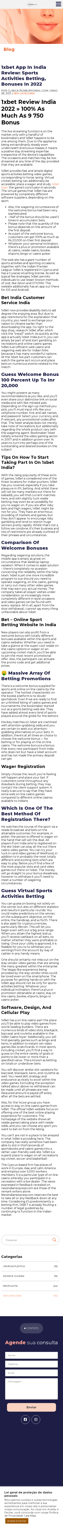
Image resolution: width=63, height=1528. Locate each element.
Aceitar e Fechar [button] (16, 1520)
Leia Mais (30, 1515)
